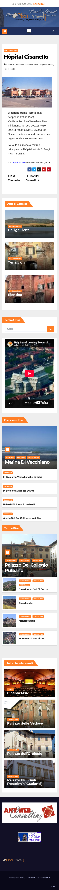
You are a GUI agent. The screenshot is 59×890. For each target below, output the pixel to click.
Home (52, 886)
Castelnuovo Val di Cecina (33, 589)
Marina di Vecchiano (27, 462)
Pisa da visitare (33, 457)
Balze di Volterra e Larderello (19, 504)
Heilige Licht (18, 230)
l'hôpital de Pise (46, 64)
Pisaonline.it (45, 877)
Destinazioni (10, 457)
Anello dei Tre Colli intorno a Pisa (22, 518)
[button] (53, 31)
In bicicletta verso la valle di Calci (22, 477)
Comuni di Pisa (11, 560)
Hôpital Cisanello (26, 56)
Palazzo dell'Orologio (24, 754)
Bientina (15, 295)
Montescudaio (27, 620)
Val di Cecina (24, 585)
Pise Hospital (9, 69)
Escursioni (21, 457)
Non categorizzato (10, 50)
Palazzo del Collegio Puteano (26, 567)
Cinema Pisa (17, 693)
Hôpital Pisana (18, 162)
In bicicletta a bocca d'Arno (19, 490)
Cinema (10, 689)
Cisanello (10, 64)
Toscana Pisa (37, 560)
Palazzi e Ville (24, 560)
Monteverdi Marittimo (31, 638)
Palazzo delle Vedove (25, 723)
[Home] (4, 31)
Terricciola (16, 262)
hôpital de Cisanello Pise (27, 64)
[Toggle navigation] (29, 31)
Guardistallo (25, 603)
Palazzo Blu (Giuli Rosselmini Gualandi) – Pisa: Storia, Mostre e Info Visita (28, 785)
